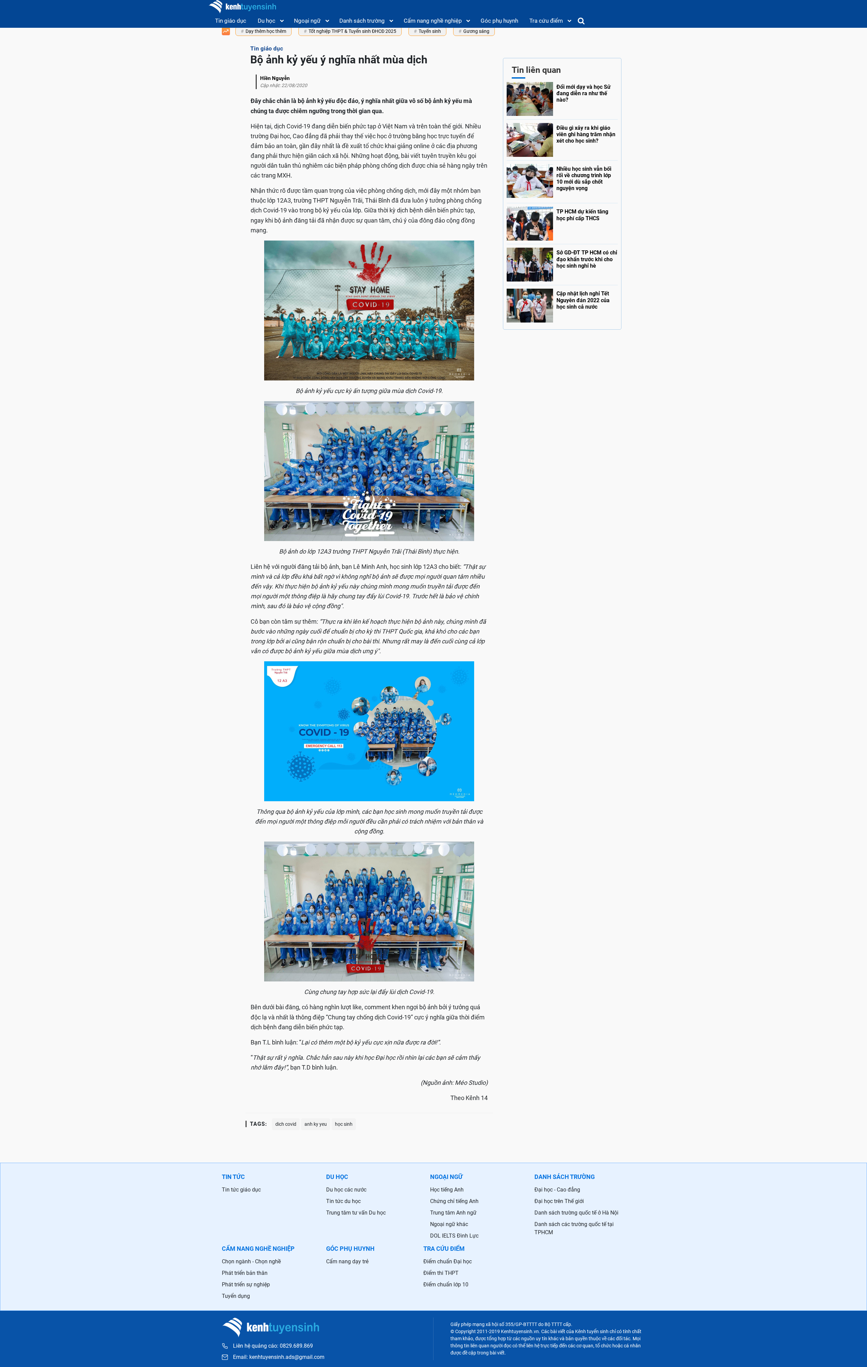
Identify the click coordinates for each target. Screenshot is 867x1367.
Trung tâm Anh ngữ (453, 1212)
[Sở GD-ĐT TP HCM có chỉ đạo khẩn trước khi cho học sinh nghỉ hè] (562, 263)
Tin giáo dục (230, 20)
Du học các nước (346, 1189)
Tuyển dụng (236, 1296)
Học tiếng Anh (447, 1189)
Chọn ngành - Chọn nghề (251, 1261)
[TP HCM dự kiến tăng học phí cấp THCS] (562, 222)
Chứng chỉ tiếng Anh (454, 1201)
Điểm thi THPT (441, 1273)
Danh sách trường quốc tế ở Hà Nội (576, 1212)
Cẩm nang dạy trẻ (347, 1261)
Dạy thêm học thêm (266, 31)
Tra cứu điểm (546, 20)
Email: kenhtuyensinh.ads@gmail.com (278, 1357)
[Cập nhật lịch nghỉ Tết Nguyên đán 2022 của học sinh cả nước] (562, 304)
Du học (266, 20)
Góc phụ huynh (499, 20)
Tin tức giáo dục (241, 1189)
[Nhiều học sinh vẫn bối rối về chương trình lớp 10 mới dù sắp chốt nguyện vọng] (562, 180)
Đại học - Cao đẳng (557, 1189)
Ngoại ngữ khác (449, 1224)
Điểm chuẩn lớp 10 (445, 1284)
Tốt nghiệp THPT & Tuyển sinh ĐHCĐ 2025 (352, 31)
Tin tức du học (343, 1201)
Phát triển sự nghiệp (246, 1284)
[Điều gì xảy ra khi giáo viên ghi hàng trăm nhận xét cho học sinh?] (562, 138)
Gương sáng (476, 31)
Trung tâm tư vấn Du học (356, 1212)
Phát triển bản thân (245, 1273)
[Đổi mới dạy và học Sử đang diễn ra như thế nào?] (562, 99)
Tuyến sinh (430, 31)
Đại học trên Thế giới (559, 1201)
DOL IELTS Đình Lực (454, 1236)
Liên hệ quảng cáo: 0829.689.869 (273, 1346)
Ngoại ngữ (307, 20)
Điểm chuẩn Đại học (447, 1261)
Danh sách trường (362, 20)
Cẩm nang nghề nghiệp (433, 20)
